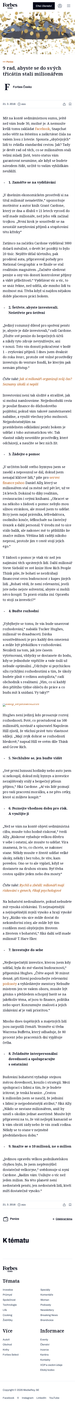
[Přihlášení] (60, 6)
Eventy (44, 1339)
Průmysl (7, 1294)
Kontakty (45, 1359)
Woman (44, 1300)
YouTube (54, 1398)
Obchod (7, 1344)
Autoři (6, 1339)
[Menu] (68, 6)
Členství (44, 1344)
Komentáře (46, 1294)
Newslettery (47, 1310)
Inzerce (44, 1349)
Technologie (10, 1304)
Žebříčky (8, 1320)
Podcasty (45, 1304)
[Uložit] (70, 104)
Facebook (42, 129)
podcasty (10, 983)
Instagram (27, 1398)
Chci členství (44, 6)
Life (5, 1310)
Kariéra (44, 1354)
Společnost (9, 1300)
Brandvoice (47, 1320)
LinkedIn (41, 1398)
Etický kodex (47, 1370)
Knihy (6, 1349)
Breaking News (49, 1315)
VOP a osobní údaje (51, 1365)
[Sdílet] (64, 104)
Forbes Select (11, 1354)
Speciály (45, 1289)
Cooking (7, 1315)
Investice (8, 1289)
